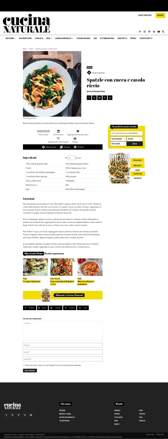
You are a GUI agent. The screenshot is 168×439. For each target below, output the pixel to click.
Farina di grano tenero (79, 163)
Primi (141, 410)
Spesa (48, 38)
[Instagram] (145, 32)
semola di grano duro (39, 163)
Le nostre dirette (146, 38)
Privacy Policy (150, 434)
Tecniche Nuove (64, 421)
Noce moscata (41, 176)
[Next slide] (99, 269)
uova (29, 168)
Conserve (142, 421)
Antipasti (117, 410)
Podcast (133, 38)
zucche (73, 176)
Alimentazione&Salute (63, 38)
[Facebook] (140, 32)
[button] (163, 32)
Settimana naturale (107, 38)
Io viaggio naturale (83, 38)
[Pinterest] (149, 32)
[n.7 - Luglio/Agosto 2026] (46, 295)
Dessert (116, 424)
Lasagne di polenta (31, 281)
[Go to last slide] (26, 269)
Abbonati (160, 15)
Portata (130, 139)
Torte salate (118, 417)
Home (25, 49)
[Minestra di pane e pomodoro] (90, 267)
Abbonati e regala (65, 414)
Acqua (74, 168)
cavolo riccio (36, 180)
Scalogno (71, 180)
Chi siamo (62, 410)
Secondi (116, 414)
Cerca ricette (122, 38)
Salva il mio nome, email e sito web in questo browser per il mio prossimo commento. (53, 365)
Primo (31, 49)
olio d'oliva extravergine (45, 172)
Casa (95, 38)
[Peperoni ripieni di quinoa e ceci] (62, 267)
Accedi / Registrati (145, 15)
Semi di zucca (31, 185)
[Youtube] (159, 32)
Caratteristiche (117, 139)
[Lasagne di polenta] (35, 267)
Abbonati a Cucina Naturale (69, 295)
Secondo (57, 279)
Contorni (142, 414)
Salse (116, 421)
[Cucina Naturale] (27, 34)
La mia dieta (39, 38)
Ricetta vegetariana (98, 73)
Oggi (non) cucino (25, 38)
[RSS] (154, 32)
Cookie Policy (160, 434)
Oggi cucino (10, 38)
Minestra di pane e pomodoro (85, 282)
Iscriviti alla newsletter (67, 417)
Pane (140, 417)
